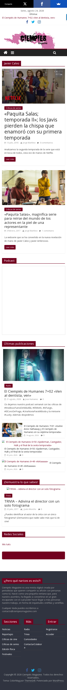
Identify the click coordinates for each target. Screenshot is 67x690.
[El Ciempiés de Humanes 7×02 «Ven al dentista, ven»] (33, 350)
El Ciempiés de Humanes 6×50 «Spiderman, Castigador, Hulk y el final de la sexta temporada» (32, 450)
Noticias (6, 629)
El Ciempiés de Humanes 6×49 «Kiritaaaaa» (32, 464)
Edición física (8, 649)
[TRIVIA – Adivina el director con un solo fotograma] (33, 488)
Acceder (50, 634)
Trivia (8, 495)
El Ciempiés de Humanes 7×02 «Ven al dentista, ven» (28, 17)
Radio (8, 385)
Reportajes (7, 634)
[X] (25, 4)
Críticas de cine (9, 639)
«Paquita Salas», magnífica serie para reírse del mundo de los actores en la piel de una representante (30, 220)
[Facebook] (42, 4)
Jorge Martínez (29, 142)
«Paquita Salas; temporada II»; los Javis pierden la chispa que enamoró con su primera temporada (33, 125)
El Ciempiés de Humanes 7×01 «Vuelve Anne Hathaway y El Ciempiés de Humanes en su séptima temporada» (43, 429)
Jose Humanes (31, 399)
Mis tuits (6, 544)
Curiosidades (30, 639)
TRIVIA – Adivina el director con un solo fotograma (32, 503)
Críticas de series (13, 108)
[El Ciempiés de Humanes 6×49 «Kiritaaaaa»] (25, 461)
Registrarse (51, 629)
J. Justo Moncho (29, 509)
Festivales (7, 654)
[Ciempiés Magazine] (33, 31)
